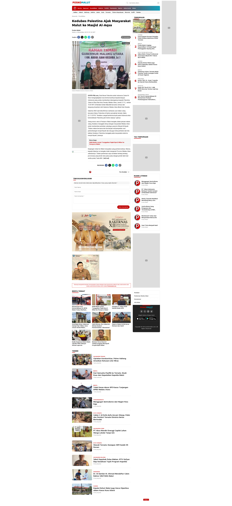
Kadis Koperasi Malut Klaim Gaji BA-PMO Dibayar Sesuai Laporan (81, 343)
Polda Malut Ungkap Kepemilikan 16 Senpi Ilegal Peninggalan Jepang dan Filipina (147, 48)
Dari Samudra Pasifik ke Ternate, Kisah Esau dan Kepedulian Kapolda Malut (110, 374)
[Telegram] (89, 37)
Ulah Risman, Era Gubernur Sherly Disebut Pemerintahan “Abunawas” (101, 325)
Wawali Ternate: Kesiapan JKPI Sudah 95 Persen (110, 446)
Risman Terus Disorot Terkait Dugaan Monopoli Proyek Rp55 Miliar (100, 343)
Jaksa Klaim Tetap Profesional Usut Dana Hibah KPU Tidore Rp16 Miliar (148, 55)
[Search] (158, 3)
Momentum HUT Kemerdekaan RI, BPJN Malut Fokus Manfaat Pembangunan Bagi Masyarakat (79, 310)
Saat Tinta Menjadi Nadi (150, 225)
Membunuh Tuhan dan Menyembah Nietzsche (149, 216)
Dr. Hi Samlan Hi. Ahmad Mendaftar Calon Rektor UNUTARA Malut (111, 475)
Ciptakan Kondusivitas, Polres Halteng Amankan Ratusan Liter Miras (109, 359)
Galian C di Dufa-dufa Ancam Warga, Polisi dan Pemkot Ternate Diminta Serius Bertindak (111, 417)
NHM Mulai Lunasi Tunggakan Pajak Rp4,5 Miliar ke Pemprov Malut (106, 143)
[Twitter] (82, 37)
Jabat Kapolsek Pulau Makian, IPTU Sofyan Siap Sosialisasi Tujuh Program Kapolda (111, 460)
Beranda (74, 16)
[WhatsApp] (85, 37)
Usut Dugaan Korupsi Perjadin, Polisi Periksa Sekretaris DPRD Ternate (148, 38)
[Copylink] (92, 37)
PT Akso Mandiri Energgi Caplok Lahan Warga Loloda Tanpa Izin (109, 432)
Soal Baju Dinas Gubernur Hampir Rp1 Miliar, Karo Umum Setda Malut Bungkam (80, 326)
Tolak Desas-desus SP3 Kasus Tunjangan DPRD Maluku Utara (110, 388)
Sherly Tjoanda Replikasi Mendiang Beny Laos (150, 199)
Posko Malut (76, 30)
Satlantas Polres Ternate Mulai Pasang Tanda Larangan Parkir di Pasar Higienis (148, 73)
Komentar (127, 37)
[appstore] (141, 318)
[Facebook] (78, 37)
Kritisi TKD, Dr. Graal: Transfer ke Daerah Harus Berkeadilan (148, 81)
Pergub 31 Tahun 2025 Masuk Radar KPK (119, 307)
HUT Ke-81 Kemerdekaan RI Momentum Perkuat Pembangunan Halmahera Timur (147, 98)
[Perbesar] (101, 88)
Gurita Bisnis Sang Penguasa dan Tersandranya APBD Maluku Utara (148, 209)
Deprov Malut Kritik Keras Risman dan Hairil (120, 325)
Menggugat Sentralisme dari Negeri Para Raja (110, 403)
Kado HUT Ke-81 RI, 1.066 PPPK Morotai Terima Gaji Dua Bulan (148, 89)
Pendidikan (82, 16)
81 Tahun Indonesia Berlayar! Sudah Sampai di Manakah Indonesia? (149, 191)
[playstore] (151, 318)
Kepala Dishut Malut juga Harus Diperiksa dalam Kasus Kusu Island (111, 489)
